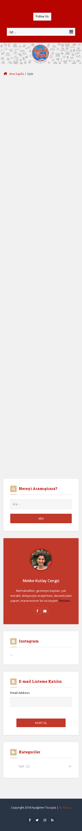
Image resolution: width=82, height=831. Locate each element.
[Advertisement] (41, 124)
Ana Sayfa (16, 74)
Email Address (20, 693)
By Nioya (65, 807)
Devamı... (65, 601)
